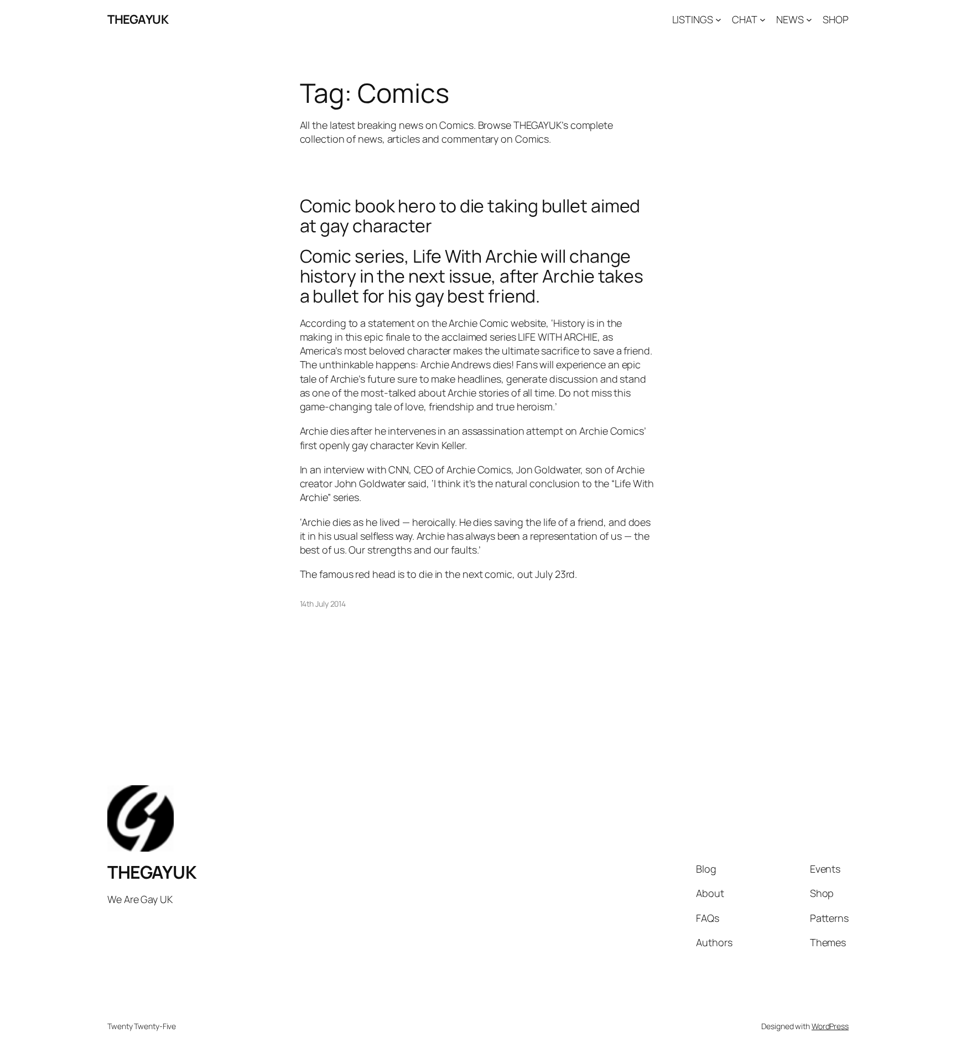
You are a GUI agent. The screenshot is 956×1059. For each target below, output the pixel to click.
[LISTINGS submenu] (718, 20)
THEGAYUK (137, 19)
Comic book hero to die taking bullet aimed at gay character (470, 216)
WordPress (830, 1026)
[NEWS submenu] (809, 20)
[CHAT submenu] (763, 20)
